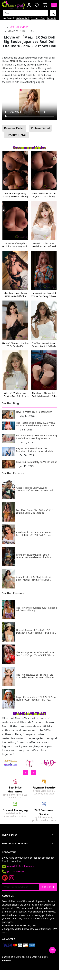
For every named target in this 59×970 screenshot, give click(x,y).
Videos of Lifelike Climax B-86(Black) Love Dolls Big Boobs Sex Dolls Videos (43, 195)
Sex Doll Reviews (13, 593)
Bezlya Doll (53, 18)
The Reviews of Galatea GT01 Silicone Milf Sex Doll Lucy (36, 609)
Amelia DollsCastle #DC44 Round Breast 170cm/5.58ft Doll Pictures (34, 534)
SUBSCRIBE (48, 887)
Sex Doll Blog (10, 403)
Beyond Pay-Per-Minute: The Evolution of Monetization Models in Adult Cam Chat (36, 450)
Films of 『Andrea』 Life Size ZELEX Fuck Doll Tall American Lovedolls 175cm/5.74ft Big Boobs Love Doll (15, 345)
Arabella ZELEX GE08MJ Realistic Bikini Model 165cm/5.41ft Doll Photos (33, 578)
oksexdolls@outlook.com (20, 866)
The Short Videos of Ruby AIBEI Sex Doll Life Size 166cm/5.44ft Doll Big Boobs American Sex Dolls (15, 295)
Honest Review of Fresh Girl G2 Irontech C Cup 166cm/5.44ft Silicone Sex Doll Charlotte (36, 631)
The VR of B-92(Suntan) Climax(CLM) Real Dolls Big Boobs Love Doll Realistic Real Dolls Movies (15, 195)
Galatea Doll (22, 18)
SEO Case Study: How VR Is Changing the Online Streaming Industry (36, 437)
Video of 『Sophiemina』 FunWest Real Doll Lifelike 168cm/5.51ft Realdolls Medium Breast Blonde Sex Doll (15, 395)
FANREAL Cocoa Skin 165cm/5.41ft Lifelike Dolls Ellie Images (34, 511)
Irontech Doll (38, 18)
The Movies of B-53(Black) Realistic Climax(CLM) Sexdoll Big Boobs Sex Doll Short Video (15, 245)
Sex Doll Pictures (13, 473)
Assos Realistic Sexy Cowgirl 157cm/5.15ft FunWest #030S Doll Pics (34, 489)
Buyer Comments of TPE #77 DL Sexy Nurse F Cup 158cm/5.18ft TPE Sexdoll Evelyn (36, 698)
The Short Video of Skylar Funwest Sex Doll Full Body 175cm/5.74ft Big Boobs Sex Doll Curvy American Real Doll (43, 345)
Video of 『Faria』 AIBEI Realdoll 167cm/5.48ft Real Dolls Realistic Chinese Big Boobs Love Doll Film (43, 245)
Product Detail (17, 135)
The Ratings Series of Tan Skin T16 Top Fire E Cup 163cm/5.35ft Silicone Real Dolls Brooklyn (36, 654)
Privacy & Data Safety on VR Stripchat (36, 462)
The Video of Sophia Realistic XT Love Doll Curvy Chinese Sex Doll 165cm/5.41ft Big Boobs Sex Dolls (44, 295)
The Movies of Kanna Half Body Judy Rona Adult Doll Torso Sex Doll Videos (43, 395)
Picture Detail (40, 128)
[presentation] (25, 772)
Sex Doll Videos (19, 27)
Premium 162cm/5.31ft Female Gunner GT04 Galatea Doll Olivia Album (33, 556)
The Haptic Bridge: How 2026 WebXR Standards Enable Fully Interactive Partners (36, 424)
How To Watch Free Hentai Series (34, 412)
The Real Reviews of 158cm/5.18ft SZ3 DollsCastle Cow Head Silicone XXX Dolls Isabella (35, 676)
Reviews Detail (14, 128)
